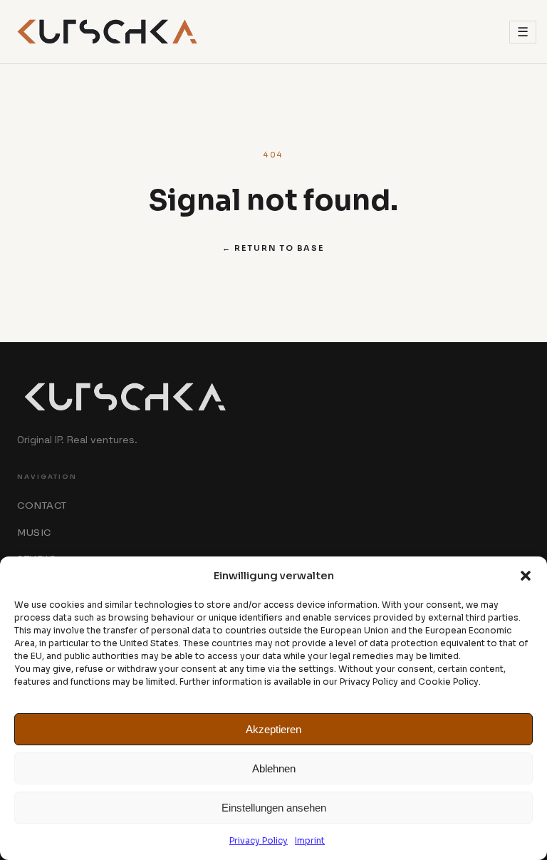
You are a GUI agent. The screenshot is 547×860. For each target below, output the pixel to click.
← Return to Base (273, 248)
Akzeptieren (273, 729)
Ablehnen (274, 768)
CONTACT (42, 505)
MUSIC (34, 533)
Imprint (310, 840)
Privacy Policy (258, 840)
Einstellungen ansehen (274, 808)
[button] (526, 576)
